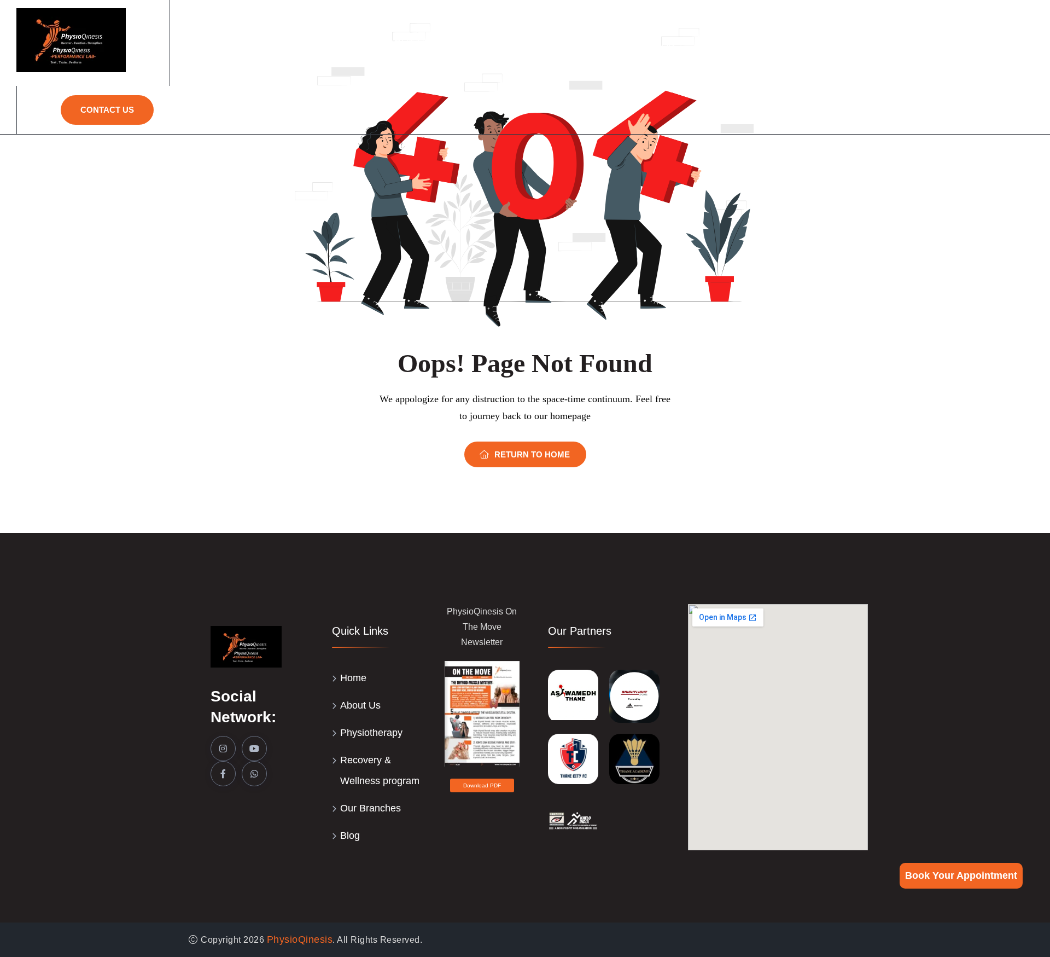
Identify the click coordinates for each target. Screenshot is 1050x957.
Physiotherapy (504, 43)
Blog (350, 835)
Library (1003, 43)
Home (344, 43)
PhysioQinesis (300, 939)
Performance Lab (626, 43)
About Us (406, 43)
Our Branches (911, 43)
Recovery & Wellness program (379, 770)
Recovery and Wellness (773, 43)
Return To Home (532, 454)
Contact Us (107, 109)
